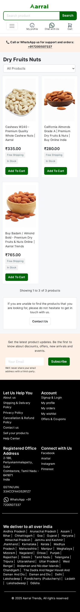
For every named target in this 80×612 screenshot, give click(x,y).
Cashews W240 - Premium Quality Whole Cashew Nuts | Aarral (20, 133)
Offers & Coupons (53, 419)
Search (67, 15)
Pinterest (47, 469)
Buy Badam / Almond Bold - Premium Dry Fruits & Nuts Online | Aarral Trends (20, 240)
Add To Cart (16, 171)
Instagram (48, 463)
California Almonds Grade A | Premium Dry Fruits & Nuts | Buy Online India (57, 133)
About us (9, 397)
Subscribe (59, 361)
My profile (48, 403)
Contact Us (40, 321)
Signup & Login (51, 397)
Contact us (11, 427)
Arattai (46, 458)
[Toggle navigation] (12, 26)
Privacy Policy (13, 412)
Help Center (11, 438)
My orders (48, 408)
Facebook (48, 453)
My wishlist (49, 413)
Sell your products (16, 433)
